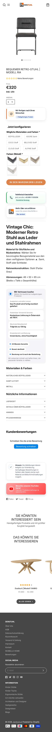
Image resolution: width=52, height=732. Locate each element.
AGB (7, 629)
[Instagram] (17, 677)
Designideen (10, 708)
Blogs (7, 712)
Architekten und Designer (15, 701)
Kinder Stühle (10, 687)
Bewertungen (10, 654)
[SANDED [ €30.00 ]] (12, 170)
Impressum (9, 644)
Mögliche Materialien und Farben (23, 132)
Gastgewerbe (10, 705)
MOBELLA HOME (12, 651)
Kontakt (8, 647)
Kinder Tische (11, 691)
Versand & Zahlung (13, 640)
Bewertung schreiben (26, 446)
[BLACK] (12, 160)
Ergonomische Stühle (14, 694)
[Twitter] (10, 677)
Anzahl (9, 97)
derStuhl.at (17, 722)
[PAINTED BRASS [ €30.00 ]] (35, 160)
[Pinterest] (14, 677)
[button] (21, 60)
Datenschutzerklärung (14, 633)
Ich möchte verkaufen (14, 698)
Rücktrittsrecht (11, 637)
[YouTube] (21, 677)
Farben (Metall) (15, 154)
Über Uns (9, 626)
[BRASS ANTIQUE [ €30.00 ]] (23, 160)
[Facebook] (6, 677)
